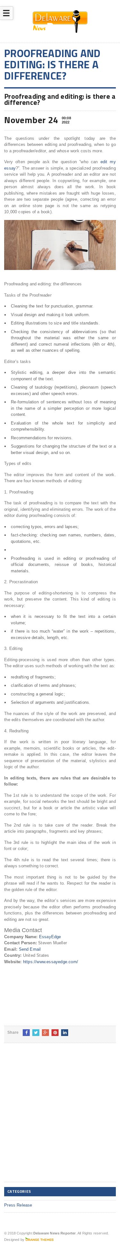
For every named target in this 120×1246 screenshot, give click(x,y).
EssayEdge (50, 936)
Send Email (30, 949)
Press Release (18, 1205)
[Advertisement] (60, 1117)
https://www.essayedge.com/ (50, 961)
